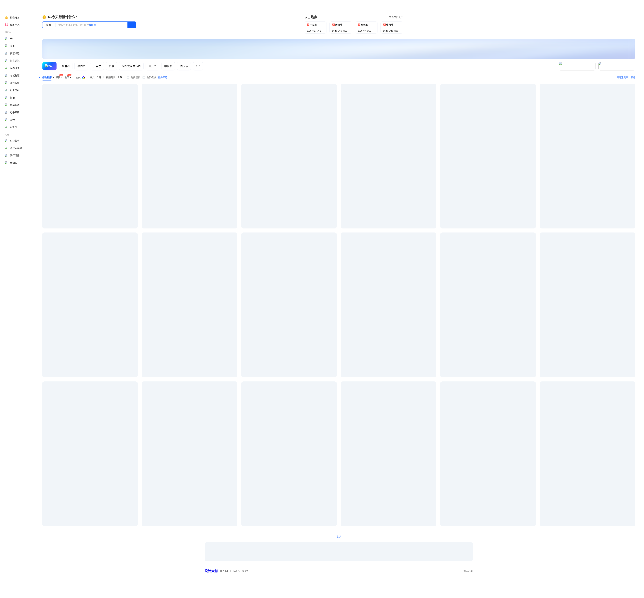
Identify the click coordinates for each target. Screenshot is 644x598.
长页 (12, 45)
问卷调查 (14, 68)
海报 (12, 97)
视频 (12, 119)
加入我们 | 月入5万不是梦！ (234, 571)
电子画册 (14, 112)
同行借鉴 (14, 155)
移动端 (13, 162)
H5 (11, 38)
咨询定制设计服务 (625, 77)
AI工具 (13, 127)
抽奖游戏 (14, 105)
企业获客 (14, 140)
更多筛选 (162, 77)
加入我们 (468, 571)
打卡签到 (14, 90)
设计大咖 (211, 570)
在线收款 (14, 82)
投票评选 (14, 53)
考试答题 (14, 75)
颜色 (78, 77)
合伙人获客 (16, 148)
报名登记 (14, 60)
